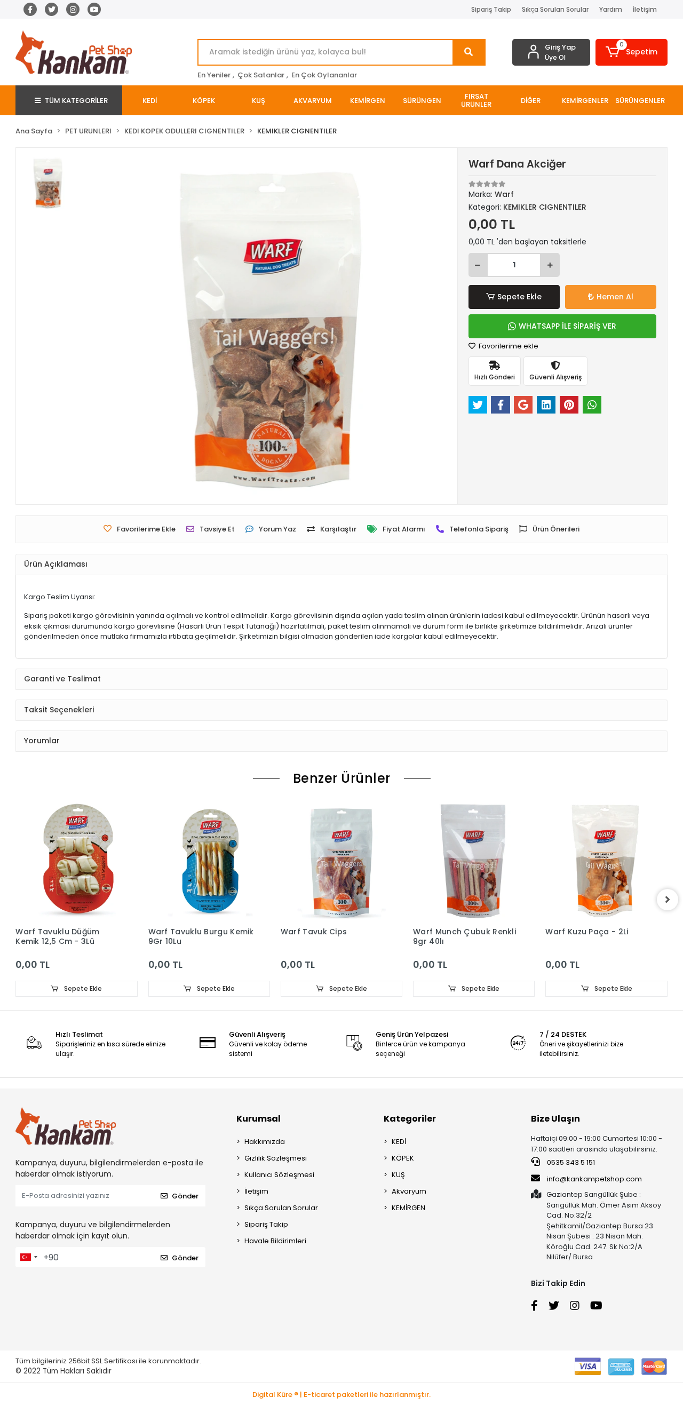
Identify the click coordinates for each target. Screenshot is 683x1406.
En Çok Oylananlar (324, 75)
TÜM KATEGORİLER (76, 101)
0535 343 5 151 (570, 1162)
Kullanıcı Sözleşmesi (279, 1175)
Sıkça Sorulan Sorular (555, 9)
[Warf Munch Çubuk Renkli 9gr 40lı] (474, 861)
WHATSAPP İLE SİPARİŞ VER (567, 326)
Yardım (610, 9)
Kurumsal (258, 1119)
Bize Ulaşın (555, 1119)
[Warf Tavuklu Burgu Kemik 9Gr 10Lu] (209, 861)
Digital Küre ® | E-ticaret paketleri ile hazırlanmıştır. (341, 1394)
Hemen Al (615, 296)
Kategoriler (410, 1119)
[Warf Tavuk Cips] (341, 861)
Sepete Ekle (519, 296)
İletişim (645, 9)
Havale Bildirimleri (275, 1241)
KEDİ (399, 1142)
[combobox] (28, 1257)
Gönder (185, 1196)
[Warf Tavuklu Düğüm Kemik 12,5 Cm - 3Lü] (76, 861)
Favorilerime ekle (507, 346)
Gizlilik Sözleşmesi (275, 1158)
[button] (631, 52)
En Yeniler (214, 75)
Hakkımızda (264, 1142)
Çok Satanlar (260, 75)
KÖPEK (403, 1158)
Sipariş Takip (491, 9)
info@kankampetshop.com (594, 1179)
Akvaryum (409, 1191)
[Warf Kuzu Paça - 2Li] (606, 861)
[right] (667, 899)
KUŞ (398, 1175)
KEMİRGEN (408, 1208)
